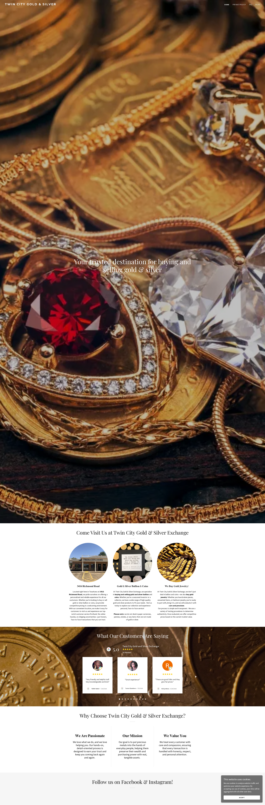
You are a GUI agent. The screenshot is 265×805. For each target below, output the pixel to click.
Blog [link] (257, 5)
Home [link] (226, 5)
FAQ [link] (250, 5)
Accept (242, 797)
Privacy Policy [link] (239, 5)
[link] (68, 4)
